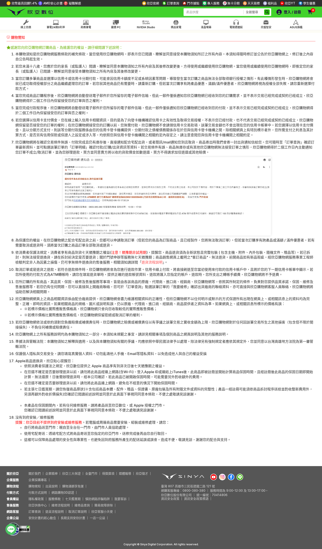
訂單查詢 (173, 3)
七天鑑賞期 (73, 499)
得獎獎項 (108, 473)
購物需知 (34, 486)
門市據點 (193, 3)
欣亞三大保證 (71, 473)
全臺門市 (91, 473)
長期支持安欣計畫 (73, 518)
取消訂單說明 (77, 511)
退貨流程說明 (152, 262)
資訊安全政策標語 (196, 498)
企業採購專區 (37, 480)
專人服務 (213, 3)
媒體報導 (125, 473)
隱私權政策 (36, 499)
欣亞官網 (153, 3)
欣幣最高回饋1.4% (24, 3)
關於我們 (34, 473)
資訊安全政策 (170, 498)
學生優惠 (309, 3)
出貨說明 (51, 486)
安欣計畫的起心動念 (42, 518)
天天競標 (254, 3)
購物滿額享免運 (73, 486)
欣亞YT (290, 3)
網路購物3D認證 (62, 492)
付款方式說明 (37, 492)
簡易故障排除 (103, 505)
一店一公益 (97, 518)
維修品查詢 (82, 505)
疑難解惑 (75, 3)
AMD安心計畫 (53, 3)
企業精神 (51, 473)
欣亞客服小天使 (102, 511)
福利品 (272, 3)
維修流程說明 (60, 505)
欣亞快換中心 (37, 505)
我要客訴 (120, 499)
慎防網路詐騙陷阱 (97, 499)
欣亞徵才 (142, 473)
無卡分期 (233, 3)
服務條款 (54, 499)
